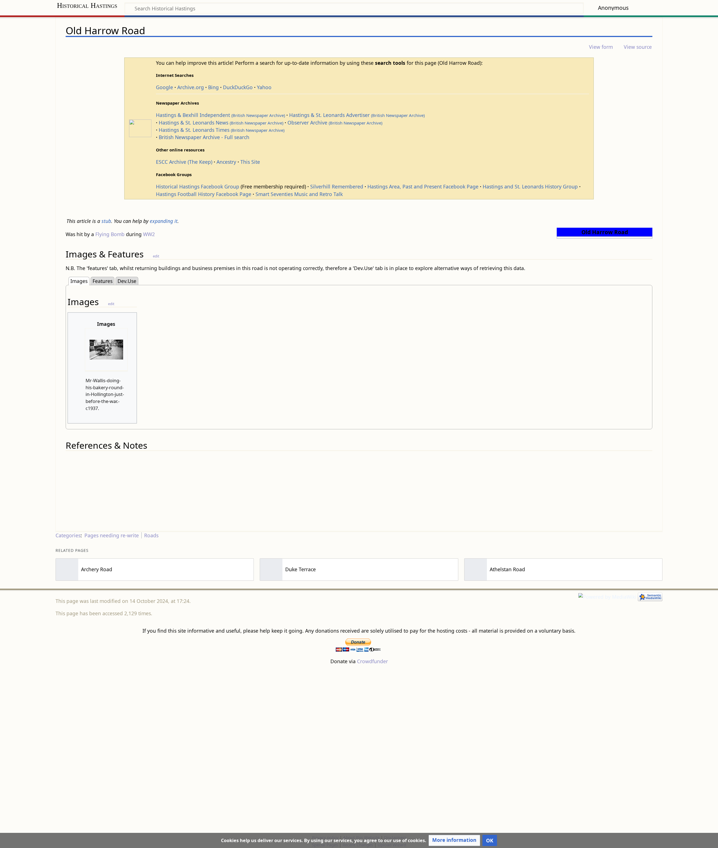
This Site (250, 161)
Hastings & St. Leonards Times (221, 129)
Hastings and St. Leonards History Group (530, 186)
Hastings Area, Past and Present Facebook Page (422, 186)
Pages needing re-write (111, 535)
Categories (68, 535)
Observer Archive (334, 122)
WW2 (149, 234)
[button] (454, 840)
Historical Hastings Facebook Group (197, 186)
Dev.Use (127, 281)
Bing (213, 87)
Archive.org (190, 87)
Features (102, 281)
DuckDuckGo (238, 87)
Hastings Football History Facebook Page (203, 194)
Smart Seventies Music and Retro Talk (299, 194)
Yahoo (264, 87)
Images (79, 281)
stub (106, 221)
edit (156, 256)
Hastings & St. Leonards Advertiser (357, 115)
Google (164, 87)
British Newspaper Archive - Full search (204, 137)
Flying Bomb (110, 234)
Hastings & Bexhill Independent (220, 115)
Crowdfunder (372, 661)
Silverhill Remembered (336, 186)
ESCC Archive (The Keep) (184, 161)
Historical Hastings (87, 5)
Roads (151, 535)
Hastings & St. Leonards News (221, 122)
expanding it (164, 221)
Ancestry (226, 161)
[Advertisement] (359, 749)
